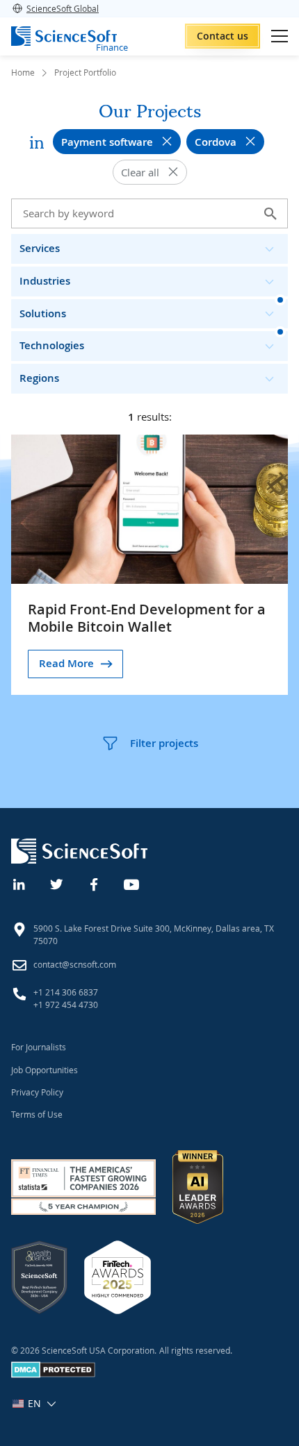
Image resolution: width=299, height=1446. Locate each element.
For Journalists (38, 1046)
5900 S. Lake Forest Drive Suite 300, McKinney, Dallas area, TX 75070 (153, 934)
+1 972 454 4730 (65, 1004)
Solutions (42, 313)
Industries (44, 281)
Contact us (222, 35)
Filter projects (164, 743)
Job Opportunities (44, 1069)
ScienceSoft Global (62, 8)
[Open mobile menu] (279, 36)
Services (39, 248)
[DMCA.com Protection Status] (53, 1374)
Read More (66, 663)
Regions (39, 378)
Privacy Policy (37, 1092)
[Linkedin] (19, 883)
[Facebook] (94, 883)
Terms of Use (37, 1114)
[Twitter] (57, 883)
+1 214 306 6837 (65, 992)
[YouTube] (132, 883)
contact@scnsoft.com (74, 964)
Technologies (51, 345)
